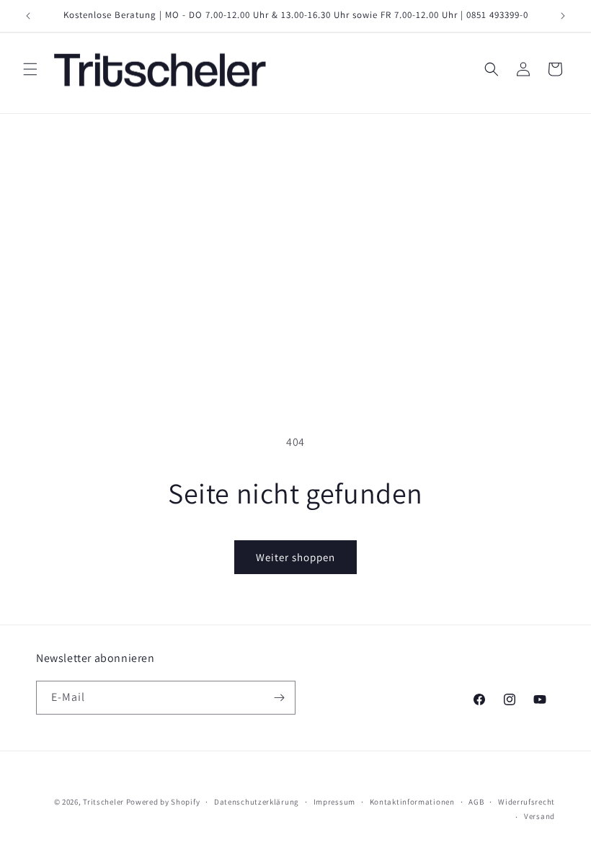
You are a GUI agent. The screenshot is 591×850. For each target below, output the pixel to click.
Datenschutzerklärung (256, 802)
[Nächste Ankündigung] (563, 16)
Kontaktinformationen (412, 802)
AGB (476, 802)
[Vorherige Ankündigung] (28, 16)
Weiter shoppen (295, 557)
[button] (30, 69)
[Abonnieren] (279, 698)
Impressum (334, 802)
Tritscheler (103, 802)
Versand (539, 816)
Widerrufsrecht (526, 802)
